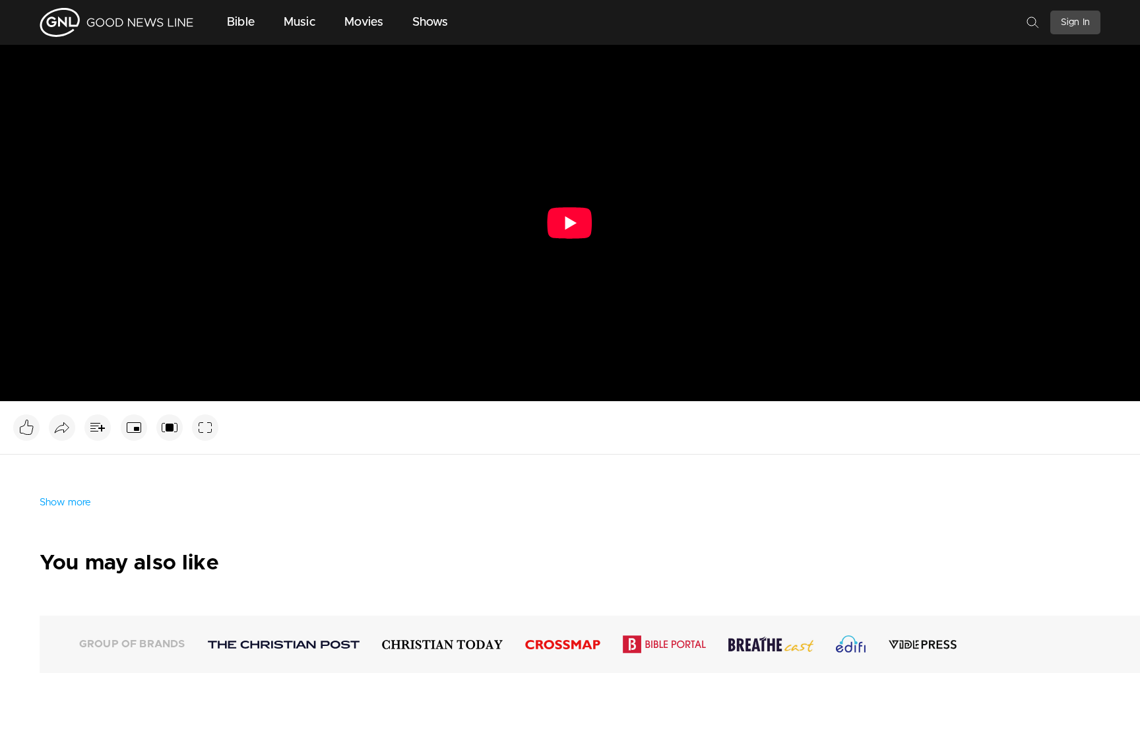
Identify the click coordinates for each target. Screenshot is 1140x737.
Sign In (1075, 22)
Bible (241, 22)
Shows (430, 22)
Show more (65, 502)
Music (299, 22)
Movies (363, 22)
